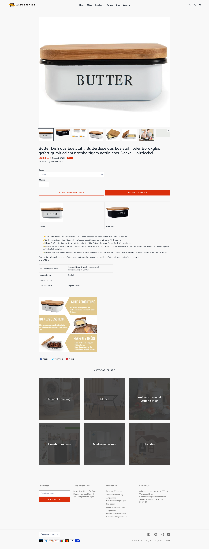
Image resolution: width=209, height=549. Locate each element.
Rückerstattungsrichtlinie (116, 516)
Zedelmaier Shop (143, 541)
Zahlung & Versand (114, 491)
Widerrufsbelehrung (114, 494)
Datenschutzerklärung (115, 507)
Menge (42, 180)
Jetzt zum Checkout (137, 193)
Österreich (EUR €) (48, 534)
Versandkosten (57, 161)
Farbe (41, 170)
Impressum (110, 504)
